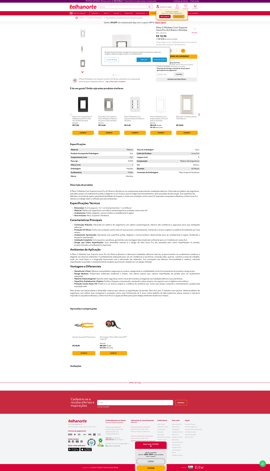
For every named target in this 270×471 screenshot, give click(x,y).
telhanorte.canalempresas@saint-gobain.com (143, 440)
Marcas (174, 452)
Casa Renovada (176, 445)
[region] (135, 56)
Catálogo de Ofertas (177, 455)
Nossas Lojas (129, 13)
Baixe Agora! (160, 23)
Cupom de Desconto (177, 442)
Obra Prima (175, 434)
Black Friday (175, 439)
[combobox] (125, 7)
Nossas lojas (160, 434)
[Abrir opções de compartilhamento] (75, 80)
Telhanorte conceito (162, 426)
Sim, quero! (165, 16)
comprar (83, 133)
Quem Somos (161, 424)
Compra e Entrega (190, 424)
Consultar (179, 74)
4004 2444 (109, 438)
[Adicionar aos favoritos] (194, 29)
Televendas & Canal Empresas (142, 420)
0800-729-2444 (110, 439)
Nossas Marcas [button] (140, 13)
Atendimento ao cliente (163, 437)
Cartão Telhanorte (177, 424)
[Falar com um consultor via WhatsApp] (262, 463)
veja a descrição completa (115, 82)
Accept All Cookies (160, 59)
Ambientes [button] (94, 13)
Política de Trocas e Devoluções (193, 429)
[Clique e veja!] (194, 33)
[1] (113, 75)
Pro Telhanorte (161, 429)
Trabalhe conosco (162, 439)
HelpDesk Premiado (177, 432)
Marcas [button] (106, 13)
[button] (79, 13)
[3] (118, 75)
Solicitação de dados (190, 432)
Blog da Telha (175, 426)
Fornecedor (160, 432)
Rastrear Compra (176, 447)
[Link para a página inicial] (76, 18)
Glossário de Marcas (177, 437)
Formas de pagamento (191, 426)
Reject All (144, 59)
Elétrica (82, 18)
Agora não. (179, 16)
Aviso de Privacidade (103, 406)
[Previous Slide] (71, 114)
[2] (116, 75)
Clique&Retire (175, 429)
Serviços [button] (116, 13)
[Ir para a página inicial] (83, 7)
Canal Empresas (176, 450)
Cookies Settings (111, 59)
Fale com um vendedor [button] (191, 13)
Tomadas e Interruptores (95, 18)
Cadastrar (180, 403)
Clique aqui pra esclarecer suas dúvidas (114, 422)
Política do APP (189, 437)
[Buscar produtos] (149, 7)
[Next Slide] (199, 114)
